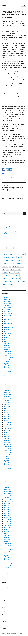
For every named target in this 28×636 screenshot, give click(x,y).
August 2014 (7, 454)
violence (5, 284)
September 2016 (8, 404)
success (5, 281)
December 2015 (8, 422)
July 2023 (6, 319)
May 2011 (6, 533)
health (20, 260)
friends (19, 257)
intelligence (19, 263)
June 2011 (6, 531)
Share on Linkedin (10, 169)
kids (22, 266)
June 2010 (6, 554)
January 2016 (7, 420)
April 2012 (6, 511)
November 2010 (8, 545)
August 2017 (7, 382)
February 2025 (8, 303)
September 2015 (8, 428)
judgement (16, 266)
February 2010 (8, 562)
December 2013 (8, 471)
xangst (5, 5)
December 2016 (8, 398)
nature (17, 272)
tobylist (6, 590)
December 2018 (8, 351)
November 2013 (8, 473)
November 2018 (8, 353)
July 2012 (6, 505)
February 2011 (7, 539)
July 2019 (6, 337)
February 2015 (7, 442)
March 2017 (7, 392)
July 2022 (6, 329)
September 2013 (8, 477)
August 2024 (7, 307)
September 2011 (8, 525)
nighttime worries (9, 228)
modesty (5, 272)
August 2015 (7, 430)
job (10, 266)
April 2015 (6, 438)
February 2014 (7, 467)
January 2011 (7, 541)
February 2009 (8, 570)
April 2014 (6, 463)
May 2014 (6, 461)
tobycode (6, 586)
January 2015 (7, 444)
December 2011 (8, 519)
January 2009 (7, 572)
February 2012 (7, 515)
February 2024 (8, 313)
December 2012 (8, 495)
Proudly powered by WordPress (14, 633)
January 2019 (7, 349)
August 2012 (7, 503)
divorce (17, 254)
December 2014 (8, 446)
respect (17, 275)
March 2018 (7, 368)
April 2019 (6, 343)
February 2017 (7, 394)
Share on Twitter (7, 169)
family (13, 257)
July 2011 (6, 529)
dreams (23, 254)
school (12, 278)
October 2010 (7, 547)
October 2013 (7, 475)
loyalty (12, 269)
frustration (6, 260)
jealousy (5, 266)
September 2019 (8, 333)
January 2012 (7, 517)
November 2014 (8, 448)
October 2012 (7, 499)
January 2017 (7, 396)
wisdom (11, 284)
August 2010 (7, 551)
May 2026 (6, 297)
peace (11, 275)
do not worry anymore (10, 236)
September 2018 (8, 357)
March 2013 (7, 489)
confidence (11, 251)
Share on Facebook (3, 169)
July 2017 (6, 384)
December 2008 (8, 574)
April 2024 (7, 309)
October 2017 (7, 378)
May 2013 (6, 485)
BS (15, 248)
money (11, 272)
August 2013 (7, 479)
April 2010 (6, 558)
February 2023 (8, 323)
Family (13, 177)
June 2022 (6, 331)
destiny (5, 254)
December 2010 (8, 543)
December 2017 (8, 374)
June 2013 (6, 483)
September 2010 (8, 549)
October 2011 (7, 523)
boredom (10, 248)
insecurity (5, 263)
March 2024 (7, 311)
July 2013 (6, 481)
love (7, 269)
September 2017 (8, 380)
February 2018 (8, 370)
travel (17, 281)
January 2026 (7, 301)
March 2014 (7, 465)
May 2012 (6, 509)
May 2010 (6, 556)
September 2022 (8, 327)
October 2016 (7, 402)
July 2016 (6, 408)
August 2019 (7, 335)
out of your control (9, 230)
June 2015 (6, 434)
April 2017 (6, 390)
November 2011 (8, 521)
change (20, 248)
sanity (22, 275)
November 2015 (8, 424)
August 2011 (7, 527)
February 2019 (7, 347)
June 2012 (6, 507)
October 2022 (7, 325)
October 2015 (7, 426)
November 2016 (8, 400)
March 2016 (7, 416)
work (16, 284)
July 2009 (6, 568)
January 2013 (7, 493)
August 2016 (7, 406)
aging (4, 248)
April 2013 (6, 487)
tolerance (11, 281)
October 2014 (7, 450)
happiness (13, 260)
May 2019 (6, 341)
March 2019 (7, 345)
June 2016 (6, 410)
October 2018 (7, 355)
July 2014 (6, 456)
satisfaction (6, 278)
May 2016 (6, 412)
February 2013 (7, 491)
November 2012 (8, 497)
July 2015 (6, 432)
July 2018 (6, 362)
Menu (23, 5)
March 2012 (7, 513)
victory (23, 281)
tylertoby (6, 588)
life (3, 269)
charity (5, 251)
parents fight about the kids (12, 226)
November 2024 (8, 305)
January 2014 (7, 469)
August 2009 (7, 566)
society (18, 278)
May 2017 (6, 388)
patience (5, 275)
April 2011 (6, 535)
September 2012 (8, 501)
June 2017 (6, 386)
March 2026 (7, 299)
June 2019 (6, 339)
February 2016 (7, 418)
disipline (11, 254)
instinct (12, 263)
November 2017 (8, 376)
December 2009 (8, 564)
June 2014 (6, 459)
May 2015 (6, 436)
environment (6, 257)
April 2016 (6, 414)
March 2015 (7, 440)
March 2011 (7, 537)
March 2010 (7, 560)
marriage (18, 269)
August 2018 (7, 359)
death (18, 251)
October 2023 (7, 317)
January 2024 (7, 315)
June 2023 (6, 321)
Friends (17, 177)
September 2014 (8, 452)
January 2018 (7, 372)
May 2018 (6, 364)
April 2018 (6, 366)
